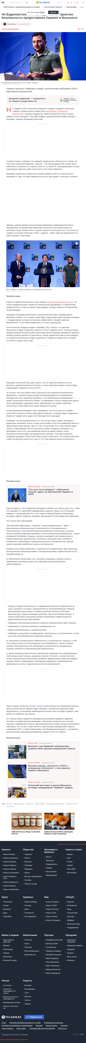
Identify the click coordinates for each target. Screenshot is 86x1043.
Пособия (28, 880)
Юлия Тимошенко (53, 966)
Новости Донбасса (10, 882)
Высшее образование (33, 876)
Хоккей (70, 865)
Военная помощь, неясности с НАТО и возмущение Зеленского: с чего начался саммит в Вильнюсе (49, 768)
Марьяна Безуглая (53, 969)
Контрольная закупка (53, 7)
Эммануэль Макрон (53, 951)
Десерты (28, 996)
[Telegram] (64, 2)
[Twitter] (71, 2)
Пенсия (5, 980)
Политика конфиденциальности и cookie (25, 1023)
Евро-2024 (71, 869)
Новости (6, 849)
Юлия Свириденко (53, 973)
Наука (5, 897)
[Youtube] (68, 2)
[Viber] (61, 3)
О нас (4, 1023)
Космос (6, 905)
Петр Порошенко (52, 962)
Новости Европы (52, 902)
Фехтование (72, 873)
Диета (27, 909)
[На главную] (43, 2)
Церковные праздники (71, 941)
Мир (46, 897)
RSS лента (62, 1028)
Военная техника (10, 960)
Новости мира (33, 743)
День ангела (72, 957)
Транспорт (50, 860)
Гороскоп (70, 902)
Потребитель (72, 905)
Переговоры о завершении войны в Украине (21, 7)
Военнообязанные (32, 951)
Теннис (70, 862)
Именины (71, 960)
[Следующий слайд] (84, 7)
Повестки (28, 940)
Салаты (28, 1000)
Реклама (39, 1025)
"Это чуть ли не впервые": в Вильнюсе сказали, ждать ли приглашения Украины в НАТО (50, 491)
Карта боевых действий (8, 941)
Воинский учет (30, 955)
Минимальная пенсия (11, 1002)
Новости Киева (9, 854)
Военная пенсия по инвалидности (10, 998)
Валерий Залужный (53, 955)
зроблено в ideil (78, 1034)
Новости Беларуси (53, 920)
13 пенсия (7, 985)
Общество (28, 849)
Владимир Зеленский (54, 940)
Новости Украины (34, 486)
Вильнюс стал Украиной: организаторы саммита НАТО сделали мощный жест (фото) (51, 747)
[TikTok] (77, 2)
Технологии (7, 902)
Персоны (49, 935)
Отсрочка (28, 947)
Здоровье (28, 897)
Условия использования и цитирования (17, 1025)
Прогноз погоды (31, 884)
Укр (83, 2)
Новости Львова (9, 869)
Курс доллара (51, 871)
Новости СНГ (51, 913)
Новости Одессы (9, 865)
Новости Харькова (10, 858)
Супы (27, 993)
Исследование (30, 916)
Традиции (71, 949)
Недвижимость (51, 864)
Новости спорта (74, 849)
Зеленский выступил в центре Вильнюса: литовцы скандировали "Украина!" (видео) (50, 786)
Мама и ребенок (31, 902)
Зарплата (28, 854)
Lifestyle (70, 897)
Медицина (29, 869)
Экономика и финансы (50, 850)
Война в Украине (10, 935)
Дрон (5, 913)
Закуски (28, 1004)
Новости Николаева (11, 889)
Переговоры (8, 949)
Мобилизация (30, 935)
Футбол (70, 854)
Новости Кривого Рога (10, 877)
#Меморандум (18, 804)
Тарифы (49, 868)
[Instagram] (74, 2)
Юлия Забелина (11, 24)
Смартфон (7, 916)
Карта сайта (21, 1028)
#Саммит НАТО (71, 804)
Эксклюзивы (71, 7)
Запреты (70, 953)
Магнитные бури (73, 924)
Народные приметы (75, 945)
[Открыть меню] (3, 2)
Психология (29, 913)
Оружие (6, 953)
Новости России (52, 909)
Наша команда (7, 1028)
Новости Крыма (9, 886)
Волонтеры (7, 957)
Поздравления (73, 928)
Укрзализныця (51, 875)
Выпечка (28, 985)
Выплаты (28, 862)
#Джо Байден (40, 804)
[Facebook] (58, 2)
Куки (42, 12)
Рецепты (27, 980)
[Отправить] (27, 2)
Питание (28, 905)
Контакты (64, 1025)
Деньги (48, 857)
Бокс (69, 858)
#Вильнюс (30, 804)
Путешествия (72, 913)
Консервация (30, 989)
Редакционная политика (53, 1023)
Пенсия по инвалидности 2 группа (9, 991)
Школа (27, 873)
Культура (70, 916)
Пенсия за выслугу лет (10, 1007)
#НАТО (9, 804)
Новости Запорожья (11, 873)
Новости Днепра (9, 862)
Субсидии (28, 865)
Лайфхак (70, 920)
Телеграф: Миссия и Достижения (42, 1028)
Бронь (27, 943)
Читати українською (10, 29)
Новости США (51, 905)
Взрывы (6, 945)
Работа (27, 858)
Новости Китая (51, 916)
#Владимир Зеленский (55, 804)
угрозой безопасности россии (60, 302)
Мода (69, 909)
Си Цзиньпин (51, 947)
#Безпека (10, 806)
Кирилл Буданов (52, 958)
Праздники (71, 935)
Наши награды (51, 1025)
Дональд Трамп (52, 943)
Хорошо (53, 12)
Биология (7, 909)
